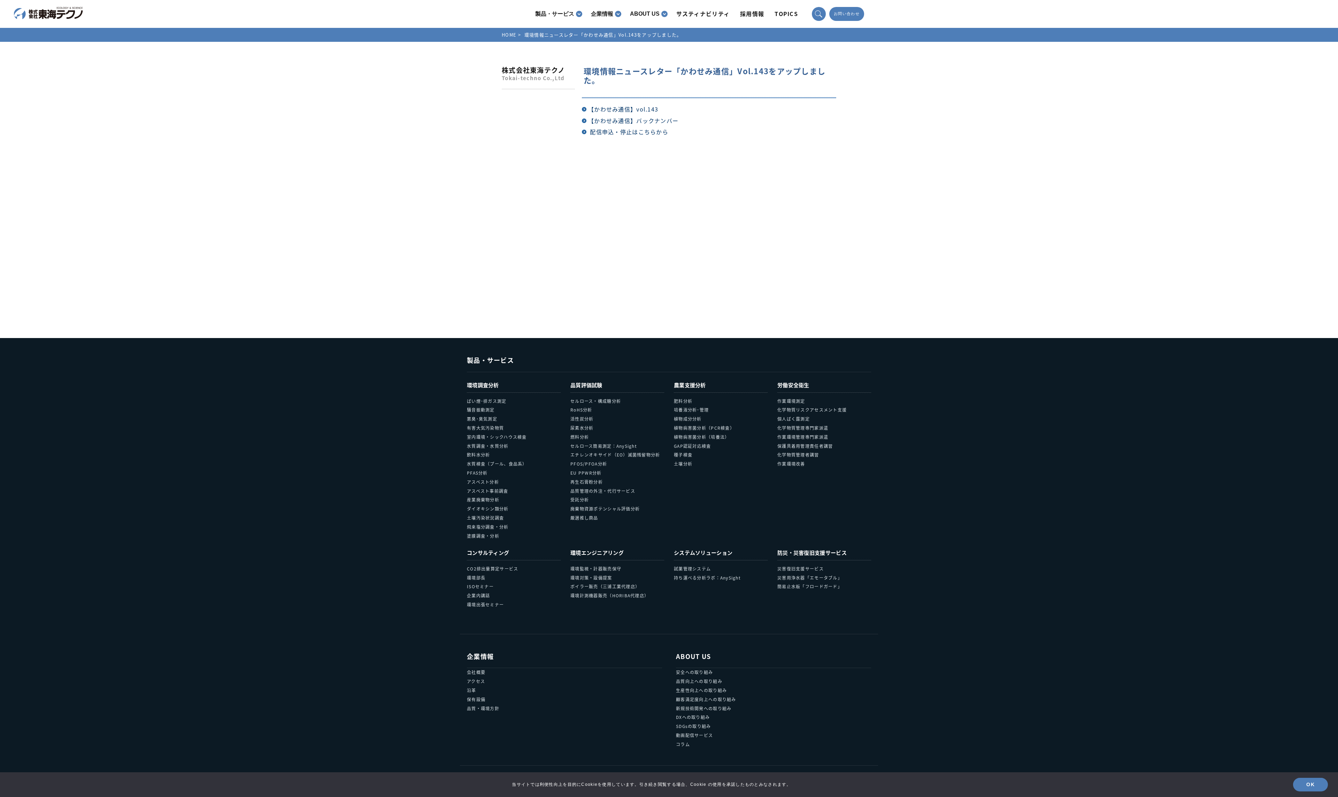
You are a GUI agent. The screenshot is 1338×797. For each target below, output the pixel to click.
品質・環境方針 (483, 708)
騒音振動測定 (481, 410)
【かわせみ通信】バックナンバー (633, 120)
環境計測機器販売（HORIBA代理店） (609, 595)
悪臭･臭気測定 (482, 419)
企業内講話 (478, 595)
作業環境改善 (791, 464)
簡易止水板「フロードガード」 (809, 586)
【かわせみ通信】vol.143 (623, 109)
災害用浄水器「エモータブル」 (809, 578)
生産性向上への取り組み (701, 690)
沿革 (471, 690)
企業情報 (602, 14)
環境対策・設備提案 (591, 578)
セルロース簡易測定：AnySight (603, 446)
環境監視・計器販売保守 (595, 569)
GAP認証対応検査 (692, 446)
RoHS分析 (581, 410)
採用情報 (752, 13)
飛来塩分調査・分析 (488, 527)
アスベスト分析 (483, 482)
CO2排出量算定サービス (492, 569)
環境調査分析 (483, 385)
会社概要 (476, 672)
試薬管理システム (692, 569)
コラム (683, 744)
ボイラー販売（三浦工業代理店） (605, 586)
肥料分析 (683, 401)
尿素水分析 (581, 428)
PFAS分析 (477, 473)
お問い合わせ (847, 14)
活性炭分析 (581, 419)
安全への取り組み (694, 672)
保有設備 (476, 699)
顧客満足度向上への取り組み (706, 699)
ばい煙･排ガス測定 (487, 401)
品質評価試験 (586, 385)
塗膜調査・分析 (483, 536)
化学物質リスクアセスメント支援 (812, 410)
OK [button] (1310, 784)
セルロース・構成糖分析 (595, 401)
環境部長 (476, 578)
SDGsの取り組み (693, 726)
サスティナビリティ (703, 13)
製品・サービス (554, 14)
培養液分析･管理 (691, 410)
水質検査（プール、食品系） (497, 464)
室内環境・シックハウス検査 (497, 437)
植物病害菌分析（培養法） (701, 437)
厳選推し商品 (584, 518)
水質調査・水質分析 (488, 446)
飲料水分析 (478, 455)
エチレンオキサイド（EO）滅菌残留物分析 (615, 455)
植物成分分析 (688, 419)
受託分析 (579, 500)
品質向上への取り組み (699, 681)
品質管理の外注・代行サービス (602, 491)
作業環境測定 (791, 401)
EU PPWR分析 (586, 473)
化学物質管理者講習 (798, 455)
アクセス (476, 681)
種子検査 (683, 455)
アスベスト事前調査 (487, 491)
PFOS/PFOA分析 (588, 464)
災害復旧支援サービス (800, 569)
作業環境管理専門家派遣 (802, 437)
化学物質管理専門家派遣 (802, 428)
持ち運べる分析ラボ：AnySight (707, 578)
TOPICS (786, 13)
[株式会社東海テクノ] (48, 13)
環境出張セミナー (485, 604)
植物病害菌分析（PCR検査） (704, 428)
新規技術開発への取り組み (703, 708)
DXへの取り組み (693, 717)
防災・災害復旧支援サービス (812, 552)
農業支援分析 (690, 385)
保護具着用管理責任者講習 (805, 446)
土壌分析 (683, 464)
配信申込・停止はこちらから (629, 132)
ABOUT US (645, 14)
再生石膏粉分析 (586, 482)
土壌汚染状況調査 (485, 518)
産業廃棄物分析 (483, 500)
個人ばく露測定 (793, 419)
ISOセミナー (480, 586)
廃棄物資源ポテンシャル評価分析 (605, 509)
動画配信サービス (694, 735)
